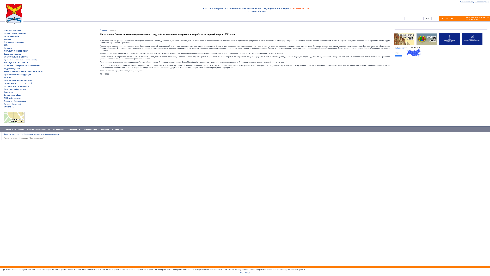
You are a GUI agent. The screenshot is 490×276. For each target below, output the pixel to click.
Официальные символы (15, 33)
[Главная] (442, 19)
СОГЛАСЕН (245, 273)
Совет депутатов (11, 36)
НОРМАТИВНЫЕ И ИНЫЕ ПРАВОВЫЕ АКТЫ (23, 72)
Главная (103, 30)
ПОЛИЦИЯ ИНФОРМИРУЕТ (16, 51)
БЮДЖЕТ (8, 77)
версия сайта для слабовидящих (475, 2)
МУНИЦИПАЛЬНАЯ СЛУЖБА (16, 86)
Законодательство (12, 54)
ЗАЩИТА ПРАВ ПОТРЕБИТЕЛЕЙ (18, 83)
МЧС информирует (12, 98)
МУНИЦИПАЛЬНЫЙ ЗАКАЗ (16, 63)
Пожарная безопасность (15, 101)
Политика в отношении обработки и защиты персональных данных (31, 134)
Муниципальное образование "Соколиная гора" (104, 129)
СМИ (6, 45)
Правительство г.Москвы (14, 129)
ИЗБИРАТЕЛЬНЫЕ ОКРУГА (16, 57)
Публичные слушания (14, 42)
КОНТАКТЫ (9, 107)
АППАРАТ (8, 39)
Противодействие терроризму (18, 80)
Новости (8, 48)
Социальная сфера (12, 95)
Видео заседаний (12, 69)
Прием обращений (12, 104)
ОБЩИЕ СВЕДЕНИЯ (12, 30)
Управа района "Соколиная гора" (67, 129)
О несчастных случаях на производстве (22, 66)
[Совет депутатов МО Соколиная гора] (452, 19)
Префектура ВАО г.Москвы (38, 129)
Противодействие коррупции (17, 74)
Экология (8, 92)
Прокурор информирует (15, 89)
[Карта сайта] (447, 19)
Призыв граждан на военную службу (20, 60)
